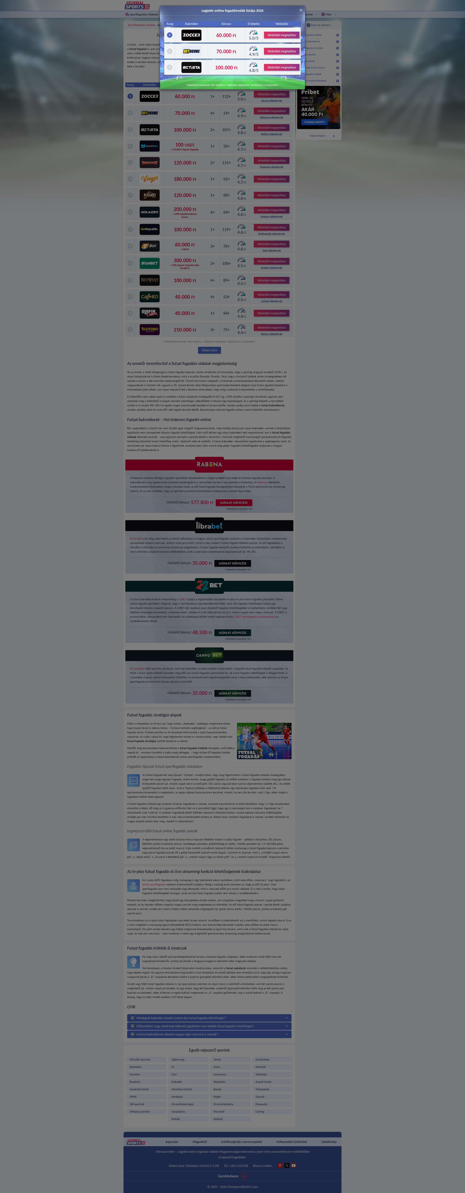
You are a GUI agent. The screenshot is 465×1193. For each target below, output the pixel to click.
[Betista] (191, 67)
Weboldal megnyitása (282, 35)
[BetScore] (191, 51)
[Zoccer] (191, 35)
